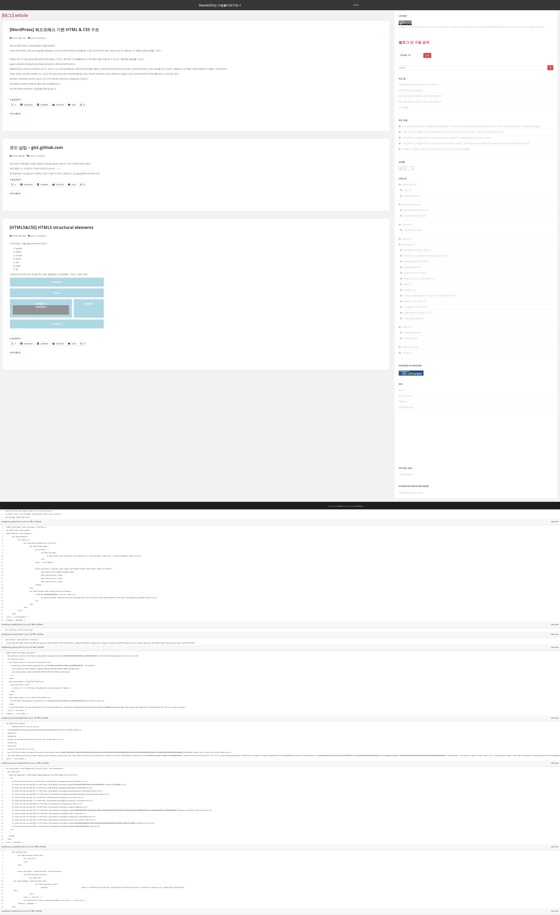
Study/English (410, 332)
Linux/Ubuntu (410, 230)
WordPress (358, 506)
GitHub (38, 521)
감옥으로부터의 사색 (413, 272)
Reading (406, 244)
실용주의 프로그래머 (413, 301)
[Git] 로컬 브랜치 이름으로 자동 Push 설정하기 (420, 101)
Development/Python (414, 210)
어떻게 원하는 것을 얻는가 (416, 312)
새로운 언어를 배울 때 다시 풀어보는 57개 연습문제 (427, 295)
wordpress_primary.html (12, 647)
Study (405, 327)
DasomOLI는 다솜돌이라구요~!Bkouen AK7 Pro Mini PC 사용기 (432, 143)
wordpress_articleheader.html (14, 718)
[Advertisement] (476, 439)
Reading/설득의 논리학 (414, 261)
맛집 (406, 190)
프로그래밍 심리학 (412, 318)
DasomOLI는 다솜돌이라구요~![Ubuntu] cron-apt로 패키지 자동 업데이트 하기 (439, 132)
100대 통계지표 (406, 474)
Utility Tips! (407, 347)
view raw (555, 521)
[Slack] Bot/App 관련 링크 (411, 90)
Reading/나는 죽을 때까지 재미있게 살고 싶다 (425, 255)
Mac (404, 238)
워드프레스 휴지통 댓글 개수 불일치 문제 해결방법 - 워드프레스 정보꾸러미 (436, 126)
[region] (280, 514)
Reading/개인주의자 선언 (415, 250)
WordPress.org (406, 407)
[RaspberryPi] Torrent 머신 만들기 (475, 137)
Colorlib (339, 506)
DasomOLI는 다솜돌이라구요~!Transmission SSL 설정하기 (430, 137)
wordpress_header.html (11, 624)
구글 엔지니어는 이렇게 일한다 (418, 278)
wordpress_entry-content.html (14, 763)
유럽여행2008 (410, 195)
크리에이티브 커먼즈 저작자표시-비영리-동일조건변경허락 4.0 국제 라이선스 (484, 26)
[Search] (550, 67)
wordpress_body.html (11, 521)
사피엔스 (408, 289)
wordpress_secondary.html (13, 847)
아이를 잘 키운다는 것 (414, 307)
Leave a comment (38, 38)
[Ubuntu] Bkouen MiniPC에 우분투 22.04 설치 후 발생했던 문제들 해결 (496, 143)
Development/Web (413, 215)
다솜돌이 (406, 149)
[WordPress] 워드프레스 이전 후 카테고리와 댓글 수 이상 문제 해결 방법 (506, 126)
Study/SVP (409, 338)
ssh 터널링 (404, 107)
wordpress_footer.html (11, 911)
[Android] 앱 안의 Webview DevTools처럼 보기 (420, 96)
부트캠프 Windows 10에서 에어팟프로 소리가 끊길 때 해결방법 (441, 149)
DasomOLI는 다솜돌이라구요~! (220, 5)
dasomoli (406, 184)
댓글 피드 (403, 401)
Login (356, 5)
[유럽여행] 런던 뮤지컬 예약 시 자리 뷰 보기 (419, 84)
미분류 (405, 352)
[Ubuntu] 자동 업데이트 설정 (491, 132)
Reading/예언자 (411, 267)
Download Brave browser (411, 492)
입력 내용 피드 (405, 395)
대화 (406, 284)
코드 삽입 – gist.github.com (36, 147)
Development (408, 204)
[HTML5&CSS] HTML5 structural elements (51, 227)
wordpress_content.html (12, 634)
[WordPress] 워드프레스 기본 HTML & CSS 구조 (54, 29)
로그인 (402, 390)
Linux (404, 224)
